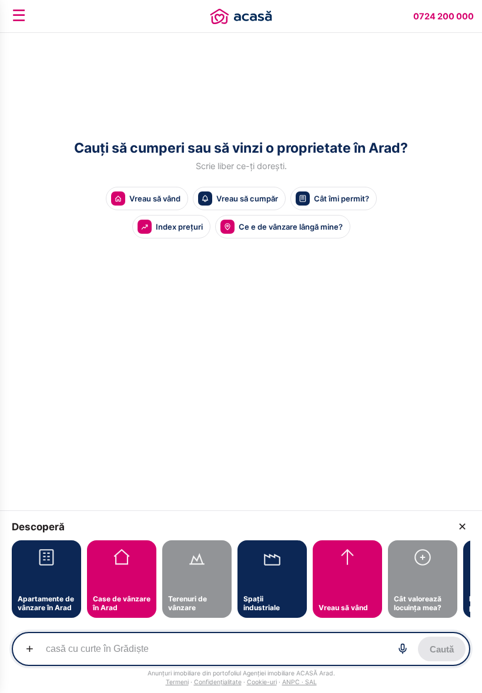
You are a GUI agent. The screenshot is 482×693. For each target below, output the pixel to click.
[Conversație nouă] (241, 16)
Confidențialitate (218, 682)
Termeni (177, 682)
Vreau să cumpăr (247, 198)
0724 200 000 (443, 16)
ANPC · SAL (299, 682)
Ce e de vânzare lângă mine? (291, 226)
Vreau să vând (154, 198)
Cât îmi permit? (341, 198)
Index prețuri (179, 226)
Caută (442, 649)
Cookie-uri (262, 682)
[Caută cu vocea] (402, 649)
